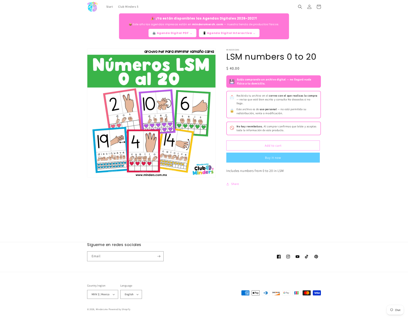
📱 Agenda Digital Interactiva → (229, 33)
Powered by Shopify (119, 309)
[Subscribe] (158, 256)
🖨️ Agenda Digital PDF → (172, 33)
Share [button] (235, 184)
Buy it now (273, 158)
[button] (300, 6)
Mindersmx (102, 309)
